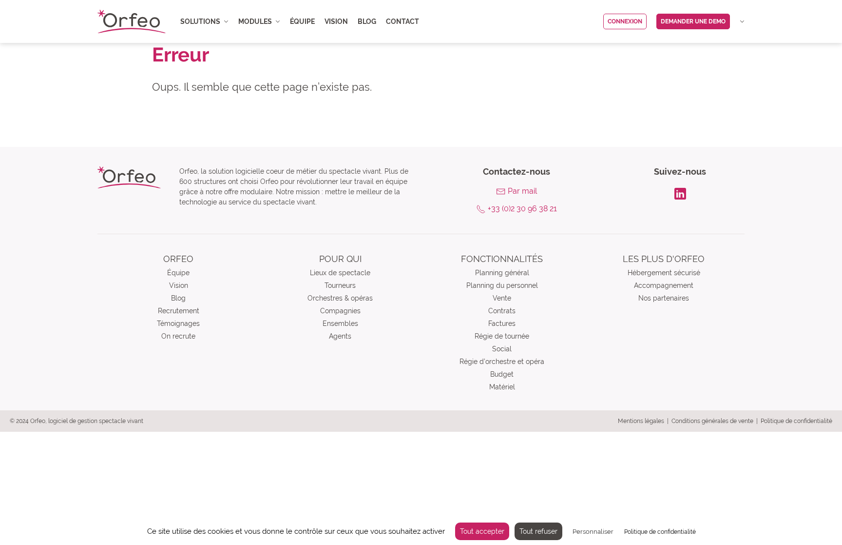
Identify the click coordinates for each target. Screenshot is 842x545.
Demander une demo (693, 21)
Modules (255, 21)
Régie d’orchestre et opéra (501, 361)
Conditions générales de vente (712, 421)
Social (502, 349)
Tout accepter (482, 531)
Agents (340, 336)
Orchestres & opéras (340, 298)
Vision (336, 21)
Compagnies (340, 311)
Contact (402, 21)
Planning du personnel (502, 285)
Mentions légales (641, 421)
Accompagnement (663, 285)
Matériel (502, 387)
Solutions (200, 21)
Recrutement (178, 311)
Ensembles (340, 323)
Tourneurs (340, 285)
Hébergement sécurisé (664, 273)
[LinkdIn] (680, 192)
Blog (367, 21)
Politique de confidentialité (796, 421)
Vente (502, 298)
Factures (502, 323)
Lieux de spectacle (340, 273)
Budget (502, 374)
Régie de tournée (502, 336)
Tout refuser (538, 531)
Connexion (625, 21)
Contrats (502, 311)
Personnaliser (593, 531)
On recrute (178, 336)
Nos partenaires (663, 298)
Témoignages (178, 323)
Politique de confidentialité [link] (660, 531)
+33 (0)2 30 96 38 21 (522, 208)
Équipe (302, 21)
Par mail (522, 191)
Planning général (502, 273)
